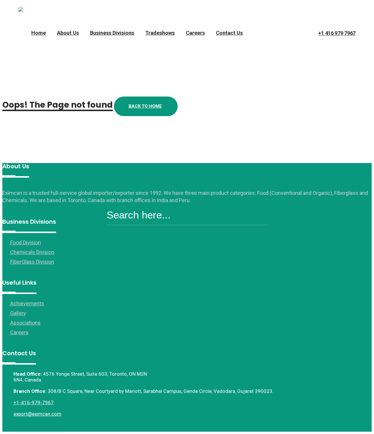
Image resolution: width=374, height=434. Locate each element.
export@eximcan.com (37, 414)
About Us (68, 33)
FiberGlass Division (31, 262)
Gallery (17, 313)
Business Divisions (112, 33)
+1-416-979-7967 (33, 402)
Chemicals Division (31, 252)
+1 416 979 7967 (337, 33)
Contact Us (229, 33)
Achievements (26, 303)
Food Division (25, 242)
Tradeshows (160, 33)
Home (38, 33)
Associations (25, 323)
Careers (195, 33)
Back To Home (145, 106)
